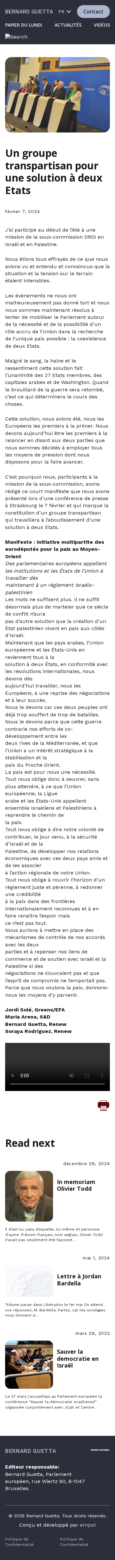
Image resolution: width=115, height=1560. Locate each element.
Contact (93, 11)
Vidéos (102, 25)
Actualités (68, 25)
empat (88, 1525)
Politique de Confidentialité (19, 1542)
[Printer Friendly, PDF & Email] (103, 1105)
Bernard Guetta (29, 11)
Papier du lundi (23, 25)
